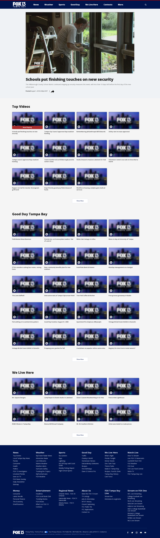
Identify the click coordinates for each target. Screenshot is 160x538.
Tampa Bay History (111, 474)
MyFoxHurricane (41, 474)
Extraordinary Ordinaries (90, 463)
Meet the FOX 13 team (90, 494)
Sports (62, 452)
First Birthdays (87, 469)
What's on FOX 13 (42, 504)
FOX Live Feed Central (135, 469)
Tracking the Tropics (43, 471)
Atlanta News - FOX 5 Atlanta (66, 504)
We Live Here (111, 452)
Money (16, 490)
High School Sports (65, 471)
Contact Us (86, 512)
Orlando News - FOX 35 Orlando (67, 495)
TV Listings (85, 496)
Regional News (66, 490)
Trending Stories (41, 499)
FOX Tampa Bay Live (135, 474)
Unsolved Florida (19, 474)
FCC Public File (87, 507)
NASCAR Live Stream (135, 504)
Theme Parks (109, 466)
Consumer (16, 463)
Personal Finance (19, 499)
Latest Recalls (18, 496)
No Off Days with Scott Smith (67, 464)
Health (15, 466)
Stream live (109, 496)
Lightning (62, 461)
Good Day (86, 452)
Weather (40, 452)
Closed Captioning (88, 504)
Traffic (84, 456)
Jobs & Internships (88, 499)
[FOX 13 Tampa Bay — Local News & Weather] (20, 4)
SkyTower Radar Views (44, 456)
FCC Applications (87, 509)
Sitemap (16, 484)
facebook (128, 532)
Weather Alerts (41, 466)
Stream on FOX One (137, 490)
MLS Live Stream (134, 520)
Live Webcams (41, 461)
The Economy (18, 502)
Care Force (108, 477)
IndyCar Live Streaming (136, 506)
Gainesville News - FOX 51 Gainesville (68, 499)
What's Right (109, 456)
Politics (15, 469)
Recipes (84, 466)
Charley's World (87, 458)
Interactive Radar (42, 458)
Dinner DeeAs (110, 461)
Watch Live (133, 452)
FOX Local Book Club (43, 496)
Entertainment (43, 490)
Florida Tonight (110, 458)
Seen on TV (17, 477)
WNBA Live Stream (134, 518)
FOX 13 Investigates (20, 471)
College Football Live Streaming (135, 497)
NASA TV (131, 471)
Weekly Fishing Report (66, 468)
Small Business (18, 504)
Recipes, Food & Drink (112, 471)
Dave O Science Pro (89, 471)
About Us (86, 490)
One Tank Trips (110, 463)
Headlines (39, 494)
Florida (15, 461)
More (120, 4)
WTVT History (86, 502)
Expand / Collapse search (145, 4)
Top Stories (17, 456)
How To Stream (133, 456)
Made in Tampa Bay (112, 469)
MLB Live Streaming (135, 501)
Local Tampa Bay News (21, 458)
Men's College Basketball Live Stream (136, 510)
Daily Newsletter (19, 482)
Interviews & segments (113, 499)
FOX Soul (131, 466)
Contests (39, 507)
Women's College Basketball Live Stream (136, 514)
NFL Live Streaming (134, 494)
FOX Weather (40, 477)
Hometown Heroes (88, 461)
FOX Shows (40, 502)
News (15, 452)
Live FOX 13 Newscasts (136, 458)
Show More (80, 201)
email (145, 532)
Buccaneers (63, 456)
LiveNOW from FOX (134, 461)
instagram (136, 532)
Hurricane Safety (42, 469)
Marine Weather (41, 463)
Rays (60, 458)
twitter (132, 532)
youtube (141, 532)
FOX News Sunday (19, 479)
